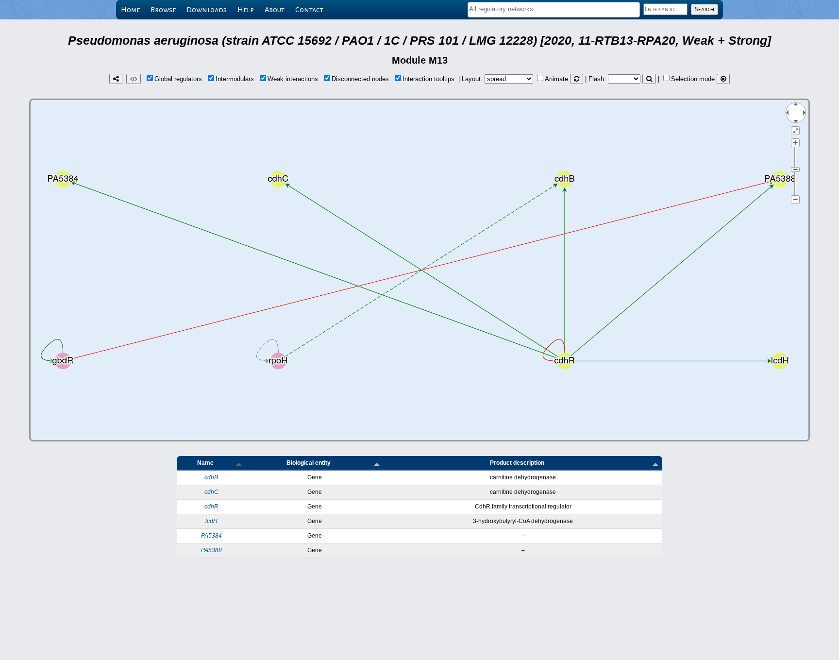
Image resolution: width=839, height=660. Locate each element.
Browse (163, 10)
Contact (309, 10)
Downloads (206, 10)
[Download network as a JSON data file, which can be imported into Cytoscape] (133, 79)
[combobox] (554, 9)
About (275, 10)
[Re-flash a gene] (649, 79)
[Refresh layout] (576, 79)
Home (130, 10)
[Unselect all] (723, 79)
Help (245, 10)
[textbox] (553, 9)
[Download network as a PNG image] (115, 79)
